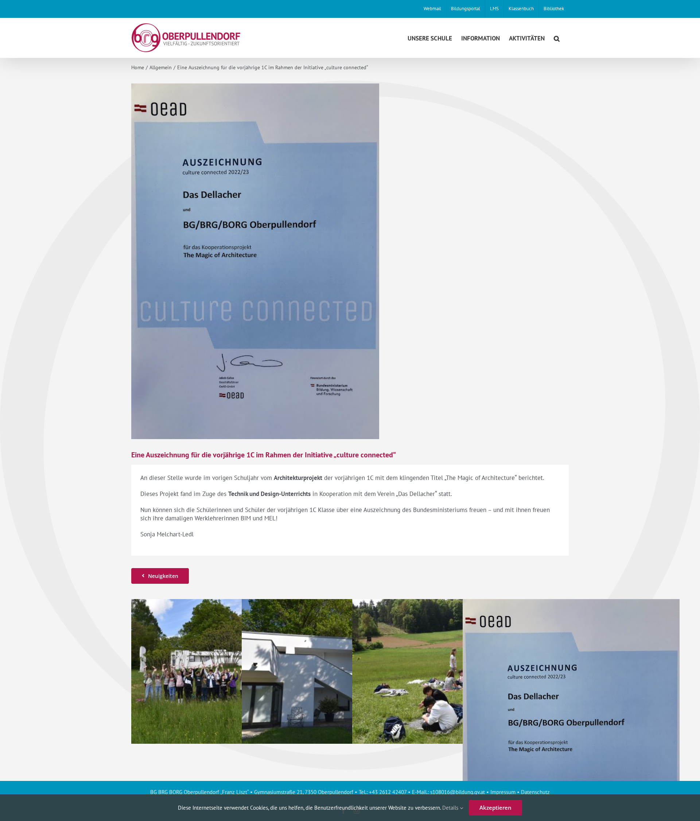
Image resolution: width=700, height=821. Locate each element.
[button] (557, 38)
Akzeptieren (495, 807)
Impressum (503, 792)
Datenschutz (535, 792)
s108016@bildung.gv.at (457, 792)
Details (451, 807)
